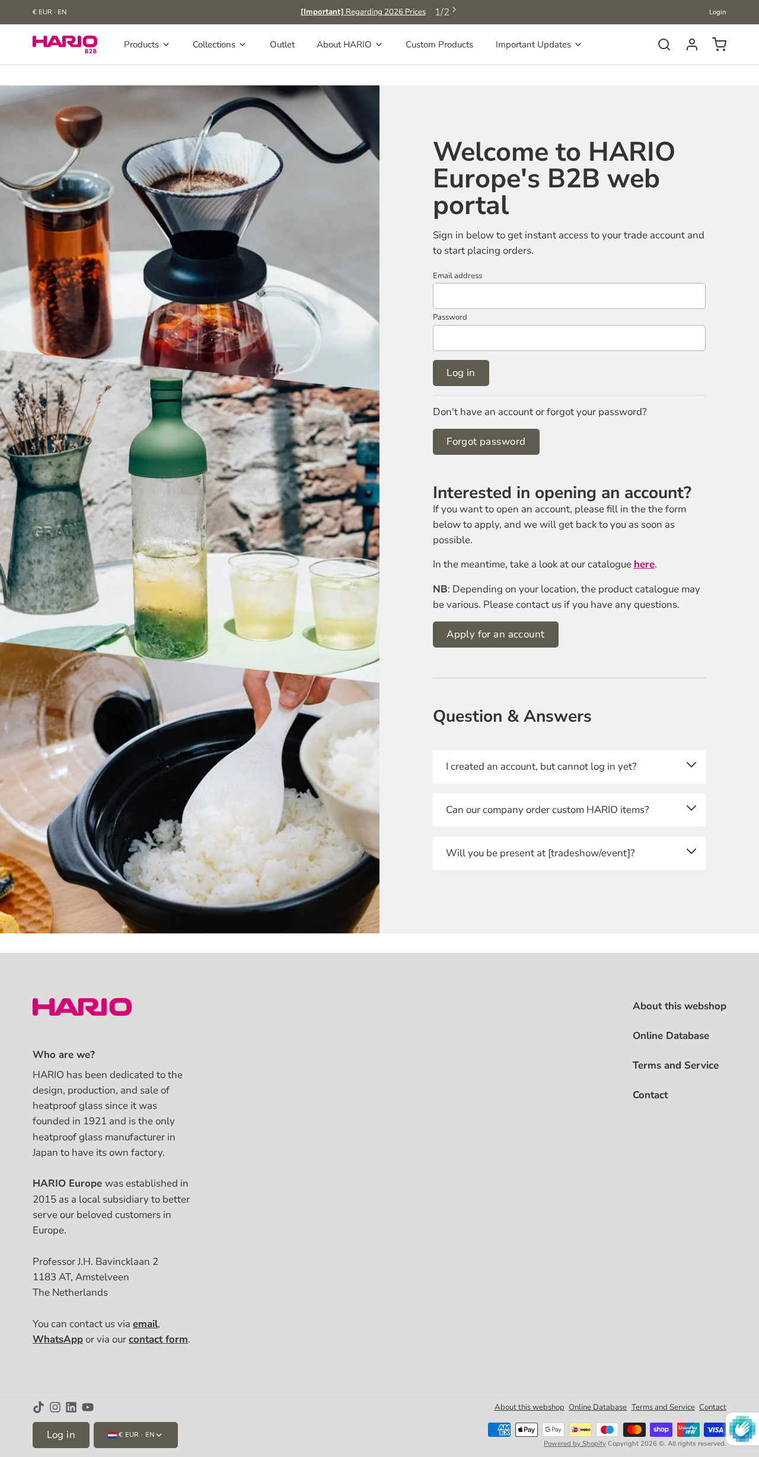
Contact (650, 1095)
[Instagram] (55, 1407)
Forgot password (486, 441)
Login (717, 12)
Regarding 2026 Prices (363, 12)
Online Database (671, 1035)
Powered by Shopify (575, 1443)
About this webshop (679, 1006)
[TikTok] (38, 1407)
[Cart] (714, 44)
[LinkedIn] (71, 1407)
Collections (214, 44)
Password (450, 317)
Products (141, 44)
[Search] (659, 44)
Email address (457, 275)
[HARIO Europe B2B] (65, 44)
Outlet (282, 44)
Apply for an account (495, 634)
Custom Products (439, 44)
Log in (461, 373)
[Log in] (687, 44)
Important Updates (533, 44)
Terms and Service (676, 1065)
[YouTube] (88, 1407)
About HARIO (344, 44)
